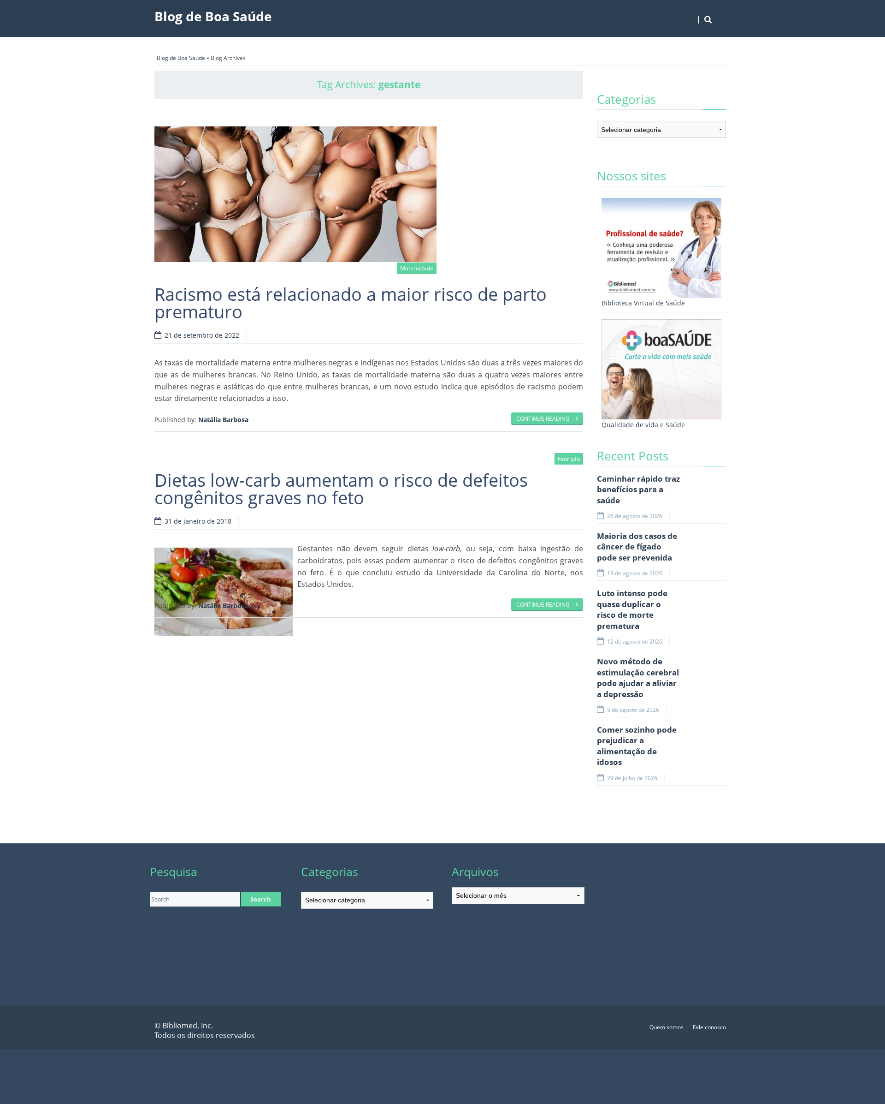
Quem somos (666, 1027)
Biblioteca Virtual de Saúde (643, 302)
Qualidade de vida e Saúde (643, 424)
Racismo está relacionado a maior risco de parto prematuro (350, 302)
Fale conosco (709, 1027)
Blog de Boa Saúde (213, 16)
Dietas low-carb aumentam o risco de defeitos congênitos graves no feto (341, 488)
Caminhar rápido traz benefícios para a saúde (638, 489)
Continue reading (543, 419)
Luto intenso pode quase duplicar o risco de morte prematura (632, 609)
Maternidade (416, 268)
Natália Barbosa (223, 419)
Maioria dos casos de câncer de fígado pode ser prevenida (637, 547)
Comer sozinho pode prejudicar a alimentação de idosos (637, 746)
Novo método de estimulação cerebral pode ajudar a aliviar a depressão (638, 677)
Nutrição (569, 459)
